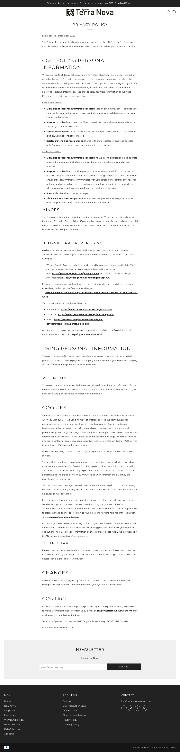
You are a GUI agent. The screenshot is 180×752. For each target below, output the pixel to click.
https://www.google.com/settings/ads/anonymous (86, 314)
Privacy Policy (70, 719)
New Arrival (10, 706)
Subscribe (122, 667)
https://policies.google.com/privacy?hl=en (75, 273)
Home (7, 701)
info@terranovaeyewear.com (136, 701)
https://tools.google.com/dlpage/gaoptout (85, 277)
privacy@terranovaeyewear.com (114, 610)
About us (9, 733)
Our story (68, 701)
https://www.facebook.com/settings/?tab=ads (86, 309)
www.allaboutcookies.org (64, 517)
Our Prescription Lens (74, 706)
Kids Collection (12, 729)
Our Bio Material (71, 710)
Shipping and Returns (74, 715)
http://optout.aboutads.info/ (86, 334)
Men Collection (12, 724)
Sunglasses (10, 710)
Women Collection (14, 719)
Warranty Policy (71, 724)
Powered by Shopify (141, 747)
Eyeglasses (9, 715)
